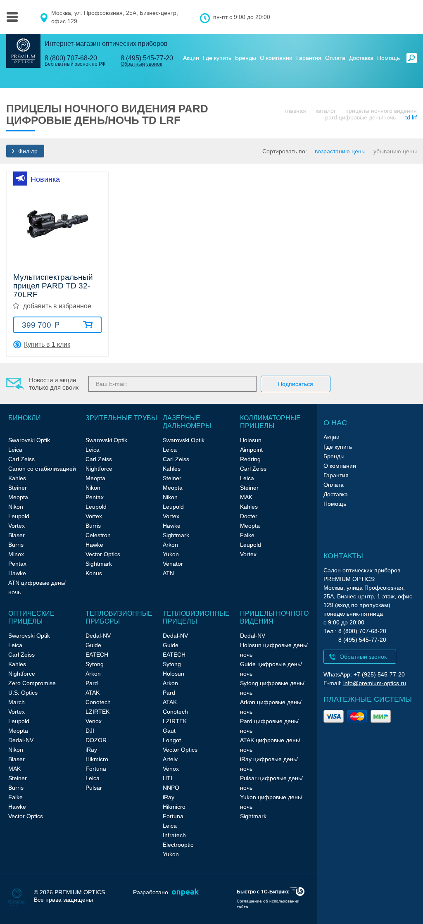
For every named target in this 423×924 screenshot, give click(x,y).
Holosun (250, 440)
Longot (172, 740)
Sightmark (99, 563)
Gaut (169, 730)
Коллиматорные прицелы (270, 421)
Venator (173, 563)
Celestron (98, 535)
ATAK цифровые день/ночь (270, 745)
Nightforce (99, 468)
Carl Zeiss (21, 459)
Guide (93, 645)
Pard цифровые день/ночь (360, 117)
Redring (250, 459)
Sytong (95, 664)
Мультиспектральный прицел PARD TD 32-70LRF (53, 286)
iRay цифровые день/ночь (269, 764)
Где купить (217, 58)
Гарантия (308, 58)
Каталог (326, 110)
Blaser (16, 535)
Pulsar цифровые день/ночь (271, 783)
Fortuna (96, 768)
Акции (191, 58)
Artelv (170, 759)
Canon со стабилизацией (42, 468)
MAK (246, 497)
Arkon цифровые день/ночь (271, 707)
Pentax (17, 563)
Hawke (17, 573)
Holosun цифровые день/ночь (274, 650)
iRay (91, 749)
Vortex (16, 525)
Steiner (17, 487)
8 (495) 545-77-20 (147, 58)
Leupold (18, 516)
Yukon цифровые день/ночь (271, 802)
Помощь (388, 58)
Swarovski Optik (29, 440)
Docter (248, 516)
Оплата (335, 58)
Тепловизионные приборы (119, 617)
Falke (247, 535)
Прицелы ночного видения (381, 110)
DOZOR (96, 740)
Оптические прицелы (31, 617)
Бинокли (24, 418)
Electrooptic (178, 844)
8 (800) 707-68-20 (71, 58)
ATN (168, 573)
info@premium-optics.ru (374, 683)
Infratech (174, 835)
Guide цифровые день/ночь (271, 669)
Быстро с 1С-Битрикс (263, 891)
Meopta (18, 497)
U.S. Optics (23, 692)
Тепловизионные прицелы (196, 617)
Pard (92, 683)
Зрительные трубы (121, 418)
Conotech (98, 702)
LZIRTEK (97, 711)
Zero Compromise (32, 683)
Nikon (15, 506)
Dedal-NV (20, 740)
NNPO (171, 787)
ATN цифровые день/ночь (37, 587)
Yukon (171, 554)
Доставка (361, 58)
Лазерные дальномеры (187, 421)
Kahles (17, 478)
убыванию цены (395, 151)
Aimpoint (251, 449)
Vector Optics (103, 554)
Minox (16, 554)
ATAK (93, 692)
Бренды (245, 58)
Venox (94, 721)
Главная (295, 110)
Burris (16, 544)
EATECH (97, 654)
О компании (276, 58)
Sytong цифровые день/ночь (272, 688)
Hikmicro (97, 759)
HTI (167, 778)
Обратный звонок (141, 64)
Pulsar (94, 787)
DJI (90, 730)
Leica (15, 449)
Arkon (170, 544)
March (16, 702)
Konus (94, 573)
